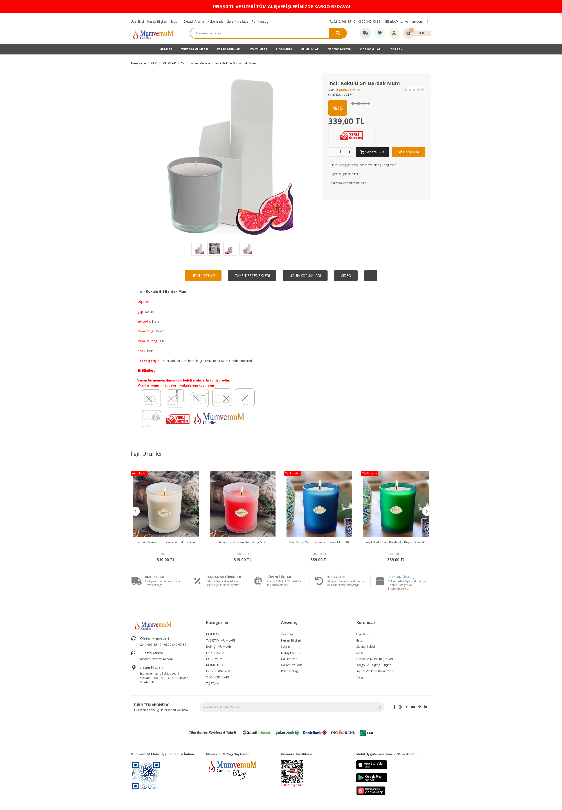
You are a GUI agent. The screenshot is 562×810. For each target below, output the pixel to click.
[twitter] (406, 707)
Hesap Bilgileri (157, 21)
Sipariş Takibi (365, 646)
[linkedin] (425, 707)
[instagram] (428, 21)
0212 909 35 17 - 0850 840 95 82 (356, 21)
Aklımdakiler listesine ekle (348, 183)
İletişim (175, 21)
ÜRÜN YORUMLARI (305, 275)
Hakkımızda (215, 21)
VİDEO (346, 275)
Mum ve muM (349, 90)
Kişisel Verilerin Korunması (374, 671)
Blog (359, 677)
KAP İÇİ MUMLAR (228, 49)
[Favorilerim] (379, 33)
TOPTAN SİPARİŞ (401, 577)
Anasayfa (138, 63)
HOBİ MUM (284, 49)
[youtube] (413, 707)
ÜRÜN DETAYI (203, 275)
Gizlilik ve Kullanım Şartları (374, 659)
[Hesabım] (394, 33)
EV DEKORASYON (339, 49)
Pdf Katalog (260, 21)
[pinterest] (419, 707)
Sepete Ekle (374, 152)
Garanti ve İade (237, 21)
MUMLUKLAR (310, 49)
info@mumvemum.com (406, 21)
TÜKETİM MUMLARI (194, 49)
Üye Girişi (137, 21)
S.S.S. (360, 653)
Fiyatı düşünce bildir (344, 174)
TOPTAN (396, 49)
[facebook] (394, 707)
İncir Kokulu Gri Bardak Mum (235, 63)
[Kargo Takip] (365, 33)
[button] (426, 511)
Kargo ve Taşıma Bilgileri (373, 665)
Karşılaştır (389, 165)
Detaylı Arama (194, 21)
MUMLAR (165, 49)
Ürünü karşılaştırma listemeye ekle (355, 165)
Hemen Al (410, 152)
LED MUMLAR (258, 49)
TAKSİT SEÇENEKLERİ (252, 275)
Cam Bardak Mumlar (195, 63)
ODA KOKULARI (371, 49)
